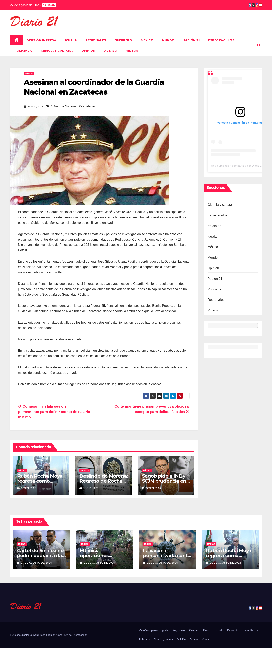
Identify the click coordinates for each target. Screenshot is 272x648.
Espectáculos (221, 40)
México (147, 40)
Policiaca (23, 50)
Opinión (88, 50)
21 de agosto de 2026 (36, 562)
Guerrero (123, 40)
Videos (132, 50)
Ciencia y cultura (57, 50)
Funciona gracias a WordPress (28, 634)
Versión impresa (41, 40)
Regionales (96, 40)
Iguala (71, 40)
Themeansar (79, 634)
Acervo (110, 50)
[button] (258, 45)
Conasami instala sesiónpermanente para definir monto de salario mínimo (54, 411)
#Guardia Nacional (64, 106)
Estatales (214, 226)
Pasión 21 (191, 40)
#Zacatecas (87, 106)
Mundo (168, 40)
